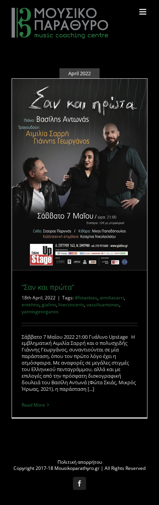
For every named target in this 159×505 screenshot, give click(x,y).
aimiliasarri (112, 297)
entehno (30, 304)
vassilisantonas (102, 304)
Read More (33, 405)
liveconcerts (71, 304)
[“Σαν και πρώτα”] (79, 174)
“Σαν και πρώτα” (48, 287)
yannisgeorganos (40, 311)
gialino (49, 304)
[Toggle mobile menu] (143, 12)
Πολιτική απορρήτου (80, 462)
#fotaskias (86, 297)
